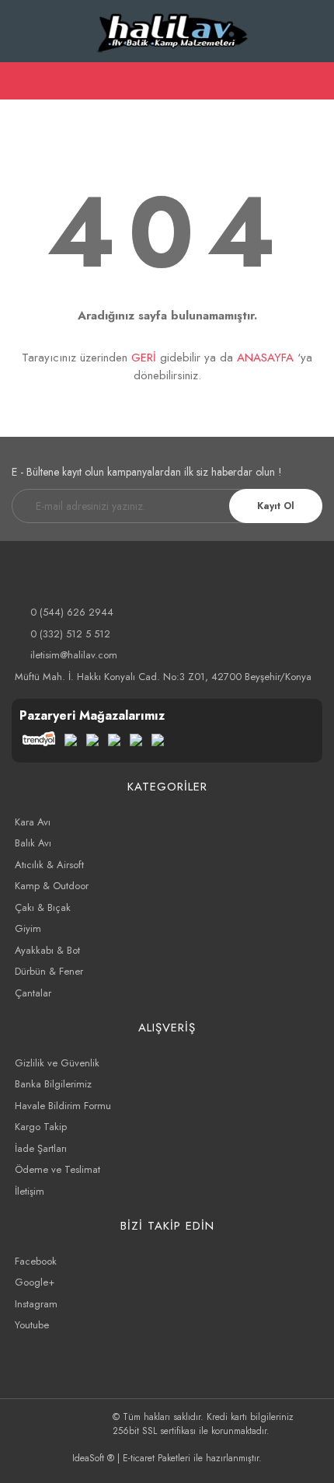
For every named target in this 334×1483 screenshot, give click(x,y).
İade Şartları (41, 1148)
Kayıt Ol (275, 506)
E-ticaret (139, 1458)
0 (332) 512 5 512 (70, 633)
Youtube (32, 1324)
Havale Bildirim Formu (63, 1105)
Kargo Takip (41, 1126)
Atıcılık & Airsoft (49, 864)
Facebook (36, 1261)
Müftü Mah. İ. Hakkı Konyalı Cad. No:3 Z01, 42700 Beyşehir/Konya (163, 676)
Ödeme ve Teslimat (57, 1169)
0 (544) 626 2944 (71, 612)
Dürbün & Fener (49, 971)
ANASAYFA (265, 357)
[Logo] (173, 31)
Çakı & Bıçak (43, 907)
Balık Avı (33, 843)
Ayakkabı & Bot (47, 950)
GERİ (143, 357)
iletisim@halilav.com (73, 654)
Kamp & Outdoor (52, 885)
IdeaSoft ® (93, 1458)
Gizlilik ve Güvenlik (57, 1063)
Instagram (36, 1303)
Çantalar (33, 993)
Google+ (34, 1282)
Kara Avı (32, 822)
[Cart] (315, 80)
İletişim (29, 1191)
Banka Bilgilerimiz (53, 1083)
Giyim (28, 928)
